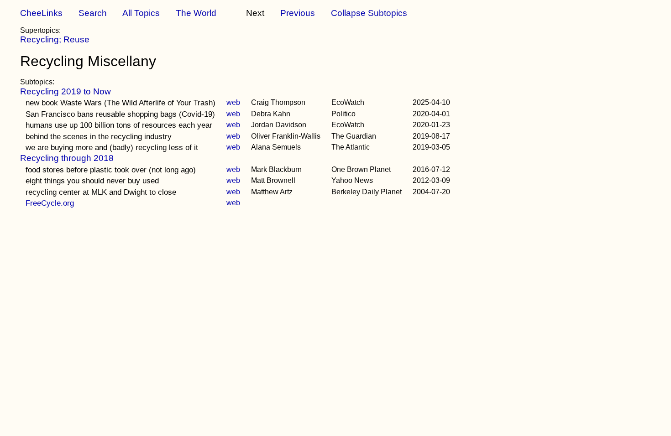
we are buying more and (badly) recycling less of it (112, 147)
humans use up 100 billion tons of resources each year (119, 125)
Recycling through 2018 (67, 158)
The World (196, 13)
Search (93, 13)
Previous (297, 13)
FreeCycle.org (50, 203)
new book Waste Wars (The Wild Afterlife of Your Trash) (120, 102)
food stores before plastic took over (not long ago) (111, 169)
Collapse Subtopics (369, 13)
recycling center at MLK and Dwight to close (101, 192)
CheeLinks (41, 13)
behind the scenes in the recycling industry (99, 136)
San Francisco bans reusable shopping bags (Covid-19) (120, 114)
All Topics (141, 13)
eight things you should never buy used (92, 180)
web (233, 102)
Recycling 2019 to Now (65, 91)
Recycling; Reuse (54, 39)
